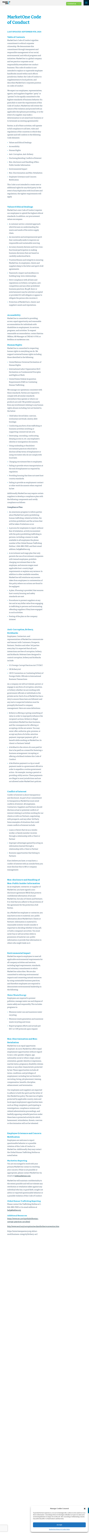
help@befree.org (14, 1210)
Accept (59, 1525)
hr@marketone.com (23, 1176)
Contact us (71, 4)
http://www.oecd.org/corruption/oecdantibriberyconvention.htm (33, 1226)
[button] (85, 1509)
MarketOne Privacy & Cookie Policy (59, 1529)
